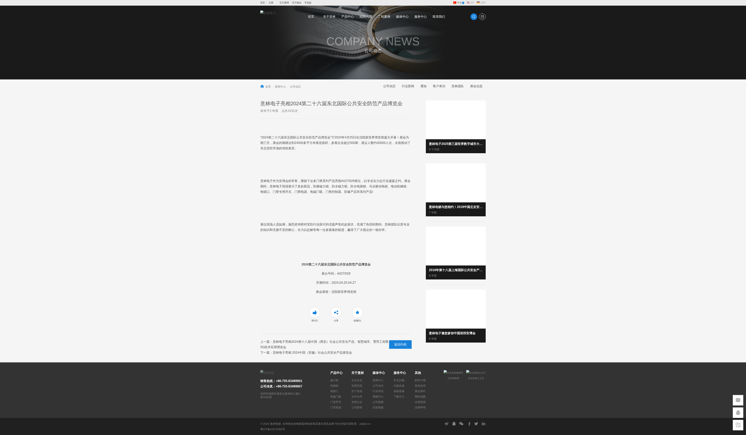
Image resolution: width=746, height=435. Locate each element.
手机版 (307, 2)
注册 (271, 2)
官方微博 (284, 2)
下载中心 (399, 396)
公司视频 (378, 402)
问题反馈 (399, 385)
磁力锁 (334, 380)
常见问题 (399, 380)
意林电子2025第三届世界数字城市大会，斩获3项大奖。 (456, 143)
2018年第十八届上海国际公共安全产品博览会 (456, 270)
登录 (262, 2)
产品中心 (347, 16)
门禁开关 (335, 402)
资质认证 (356, 402)
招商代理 (366, 16)
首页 (311, 16)
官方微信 (296, 2)
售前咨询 (420, 385)
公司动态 (295, 86)
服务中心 (420, 16)
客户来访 (439, 86)
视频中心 (378, 396)
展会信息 (476, 86)
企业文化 (356, 380)
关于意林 (329, 16)
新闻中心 (280, 86)
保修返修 (399, 391)
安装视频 (378, 407)
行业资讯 (378, 391)
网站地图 (420, 396)
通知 (423, 86)
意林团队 (457, 86)
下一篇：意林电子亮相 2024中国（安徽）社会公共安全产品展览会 (306, 352)
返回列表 (400, 344)
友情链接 (420, 402)
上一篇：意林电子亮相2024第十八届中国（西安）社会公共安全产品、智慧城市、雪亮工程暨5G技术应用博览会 (324, 344)
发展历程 (356, 385)
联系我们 (439, 16)
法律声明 (420, 407)
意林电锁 (275, 423)
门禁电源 (335, 407)
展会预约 (420, 391)
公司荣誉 (356, 407)
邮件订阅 (420, 380)
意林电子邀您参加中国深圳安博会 (452, 333)
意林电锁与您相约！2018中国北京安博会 (456, 207)
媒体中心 (402, 16)
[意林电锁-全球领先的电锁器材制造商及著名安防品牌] (268, 16)
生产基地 (356, 391)
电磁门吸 (335, 396)
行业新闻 (408, 86)
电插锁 (334, 385)
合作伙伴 (356, 396)
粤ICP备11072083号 (272, 429)
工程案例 (384, 16)
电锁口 (334, 391)
